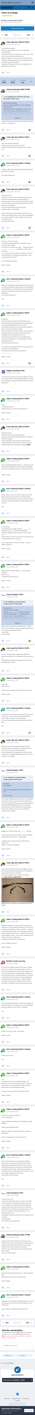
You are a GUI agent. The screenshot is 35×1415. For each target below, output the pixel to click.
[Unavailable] (17, 890)
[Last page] (32, 35)
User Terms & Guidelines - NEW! (14, 1380)
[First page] (2, 35)
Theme (6, 1398)
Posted (13, 44)
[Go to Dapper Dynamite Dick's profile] (3, 372)
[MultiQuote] (2, 72)
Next (28, 35)
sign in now (10, 1334)
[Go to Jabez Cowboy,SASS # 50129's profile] (3, 236)
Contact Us (26, 1398)
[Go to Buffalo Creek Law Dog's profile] (3, 962)
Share (9, 1355)
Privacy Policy (16, 1398)
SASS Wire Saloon (15, 22)
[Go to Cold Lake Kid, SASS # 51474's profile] (3, 43)
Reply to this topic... (11, 1345)
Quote (8, 72)
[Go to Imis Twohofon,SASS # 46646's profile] (3, 164)
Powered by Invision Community (18, 1404)
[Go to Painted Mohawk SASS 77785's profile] (3, 91)
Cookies (17, 1400)
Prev (6, 35)
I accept (30, 1410)
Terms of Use (7, 1412)
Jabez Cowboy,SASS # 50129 (13, 20)
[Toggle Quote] (4, 97)
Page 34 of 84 (17, 35)
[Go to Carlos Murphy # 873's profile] (3, 596)
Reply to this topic (17, 28)
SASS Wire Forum (11, 2)
